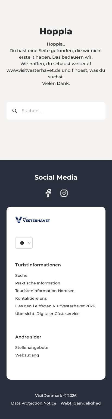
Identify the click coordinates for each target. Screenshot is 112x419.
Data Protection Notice (33, 403)
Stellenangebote (31, 347)
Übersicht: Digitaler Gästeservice (47, 313)
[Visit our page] (48, 193)
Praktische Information (37, 283)
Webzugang (27, 355)
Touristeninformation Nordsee (44, 290)
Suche (21, 275)
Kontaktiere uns (31, 298)
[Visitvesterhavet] (32, 219)
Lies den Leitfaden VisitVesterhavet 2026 (55, 306)
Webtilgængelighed (81, 403)
